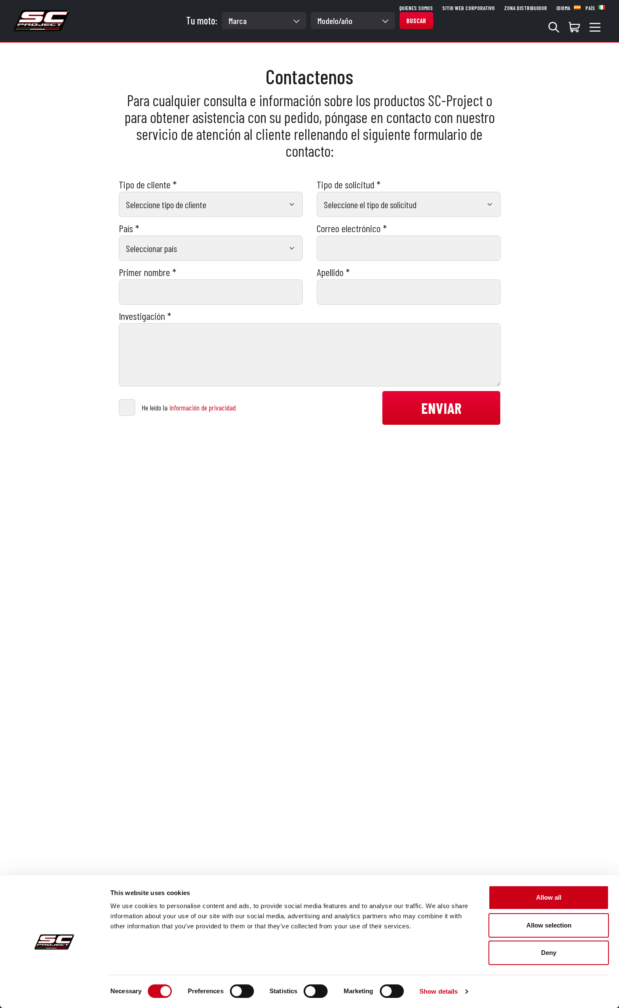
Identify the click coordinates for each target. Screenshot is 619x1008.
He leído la (188, 407)
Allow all (548, 897)
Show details (438, 991)
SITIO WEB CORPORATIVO (468, 8)
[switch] (242, 991)
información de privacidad (202, 407)
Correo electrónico (352, 228)
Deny (548, 952)
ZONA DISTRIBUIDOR (525, 8)
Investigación (145, 316)
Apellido (333, 272)
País (129, 228)
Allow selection (548, 925)
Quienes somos (416, 8)
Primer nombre (147, 272)
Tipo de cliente (147, 184)
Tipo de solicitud (348, 184)
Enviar (441, 408)
